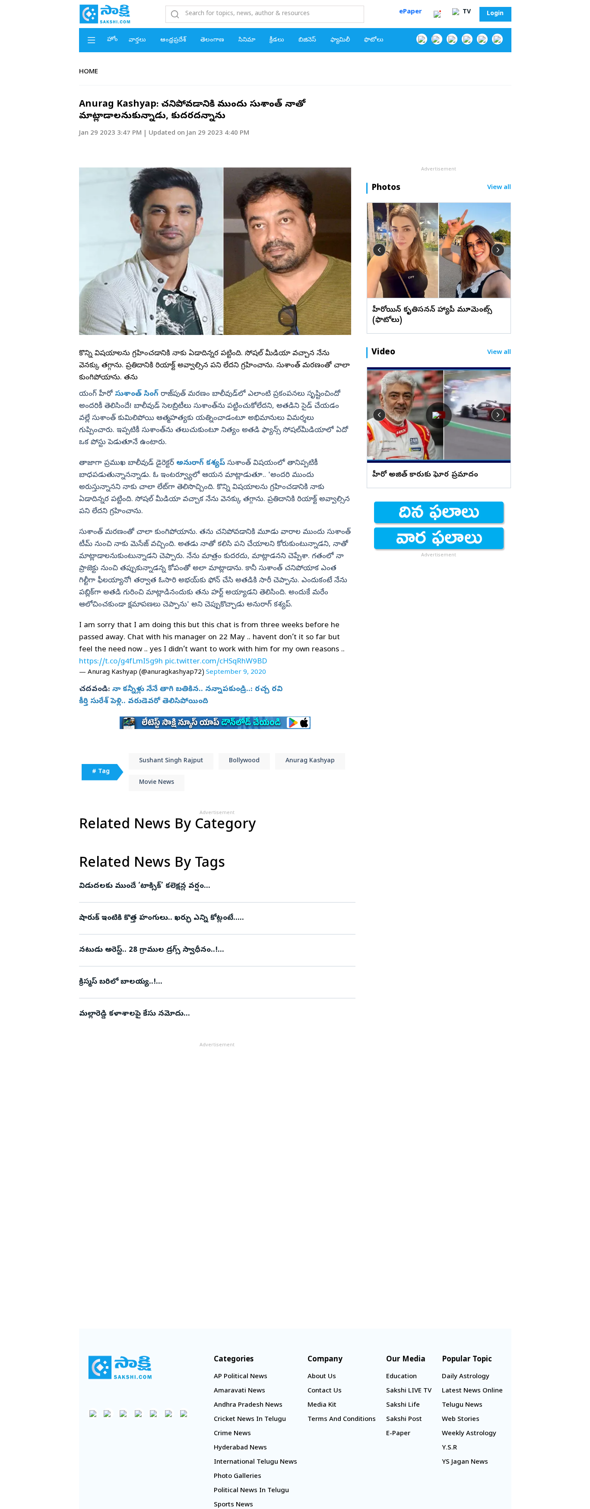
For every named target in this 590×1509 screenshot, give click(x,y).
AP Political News (240, 1377)
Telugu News (462, 1405)
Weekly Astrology (469, 1434)
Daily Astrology (465, 1377)
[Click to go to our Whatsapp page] (436, 39)
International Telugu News (255, 1462)
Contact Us (325, 1391)
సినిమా (246, 40)
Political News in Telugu (251, 1491)
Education (401, 1377)
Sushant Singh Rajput (171, 761)
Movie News (156, 783)
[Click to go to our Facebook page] (421, 39)
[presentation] (379, 249)
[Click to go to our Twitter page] (452, 39)
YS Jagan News (465, 1462)
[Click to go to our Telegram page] (168, 1413)
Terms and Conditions (342, 1419)
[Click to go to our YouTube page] (482, 39)
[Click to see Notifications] (437, 14)
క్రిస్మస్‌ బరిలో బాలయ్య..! (211, 982)
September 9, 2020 (236, 672)
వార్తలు (137, 40)
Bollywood (244, 761)
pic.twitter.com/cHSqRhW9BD (216, 662)
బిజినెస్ (307, 40)
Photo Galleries (237, 1476)
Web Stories (460, 1419)
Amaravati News (239, 1391)
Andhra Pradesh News (248, 1405)
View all (499, 188)
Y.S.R (449, 1448)
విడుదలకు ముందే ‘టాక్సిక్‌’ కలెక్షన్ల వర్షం (217, 886)
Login (495, 14)
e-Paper (398, 1434)
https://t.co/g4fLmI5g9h (121, 662)
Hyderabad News (240, 1448)
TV (466, 12)
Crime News (232, 1434)
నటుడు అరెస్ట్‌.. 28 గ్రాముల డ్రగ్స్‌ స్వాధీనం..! (211, 950)
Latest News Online (472, 1391)
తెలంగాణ (212, 40)
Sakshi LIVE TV (408, 1391)
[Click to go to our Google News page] (497, 39)
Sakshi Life (403, 1405)
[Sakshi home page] (120, 1367)
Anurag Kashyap (310, 761)
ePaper (410, 12)
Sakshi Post (404, 1419)
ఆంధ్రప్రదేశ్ (173, 40)
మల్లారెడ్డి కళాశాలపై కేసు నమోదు (216, 1014)
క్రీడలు (277, 40)
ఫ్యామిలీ (340, 40)
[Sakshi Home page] (105, 13)
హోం (112, 40)
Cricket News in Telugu (250, 1419)
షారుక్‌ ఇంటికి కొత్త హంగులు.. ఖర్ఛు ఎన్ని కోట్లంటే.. (215, 918)
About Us (322, 1377)
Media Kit (322, 1405)
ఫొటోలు (374, 40)
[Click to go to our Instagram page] (467, 39)
